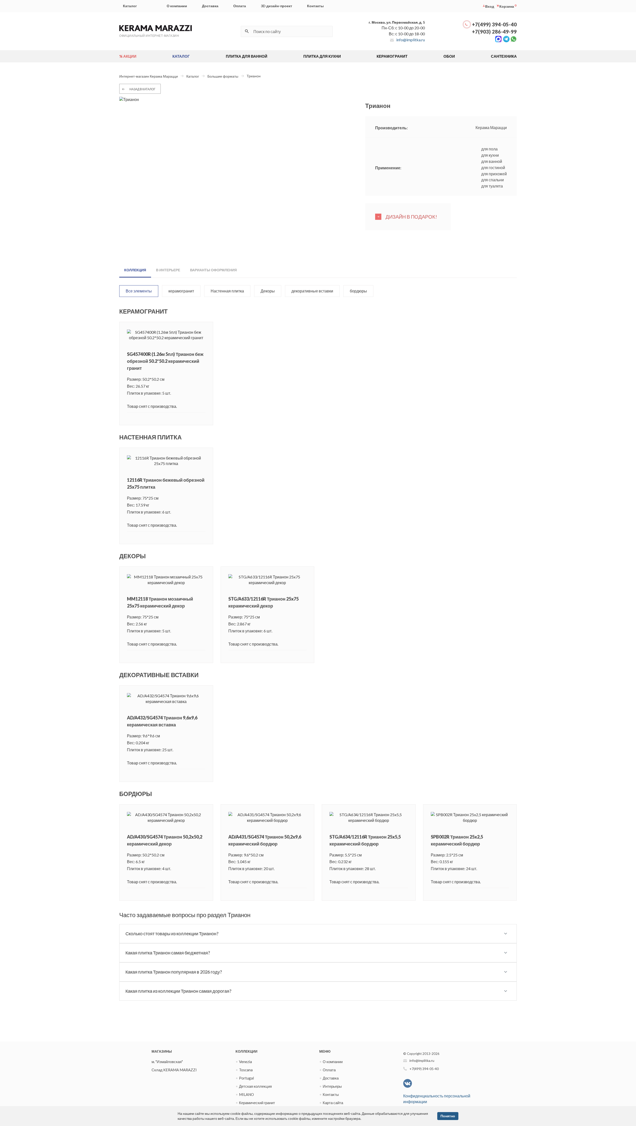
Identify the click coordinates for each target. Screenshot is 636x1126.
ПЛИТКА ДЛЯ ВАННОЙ (246, 56)
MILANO (246, 1094)
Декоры (268, 290)
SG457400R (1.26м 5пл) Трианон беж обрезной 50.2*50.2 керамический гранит (165, 361)
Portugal (246, 1078)
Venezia (245, 1061)
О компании (177, 6)
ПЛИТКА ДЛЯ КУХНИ (322, 56)
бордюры (358, 290)
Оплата (239, 6)
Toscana (246, 1070)
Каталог (130, 6)
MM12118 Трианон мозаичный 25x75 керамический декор (160, 602)
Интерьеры (332, 1086)
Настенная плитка (227, 290)
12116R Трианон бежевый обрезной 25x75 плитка (165, 483)
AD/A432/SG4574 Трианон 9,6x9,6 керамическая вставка (162, 721)
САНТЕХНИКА (504, 56)
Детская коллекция (255, 1086)
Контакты (315, 6)
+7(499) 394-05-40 (494, 24)
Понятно (447, 1116)
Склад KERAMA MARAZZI (174, 1070)
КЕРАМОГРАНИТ (392, 56)
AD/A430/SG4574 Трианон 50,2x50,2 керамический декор (164, 840)
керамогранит (181, 290)
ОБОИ (449, 56)
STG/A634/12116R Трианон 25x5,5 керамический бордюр (365, 840)
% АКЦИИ (127, 56)
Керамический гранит (257, 1102)
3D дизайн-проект (276, 6)
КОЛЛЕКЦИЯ (135, 270)
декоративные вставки (312, 290)
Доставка (210, 6)
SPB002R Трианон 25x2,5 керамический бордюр (457, 840)
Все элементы (139, 290)
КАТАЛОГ (181, 56)
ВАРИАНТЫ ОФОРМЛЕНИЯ (213, 270)
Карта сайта (333, 1102)
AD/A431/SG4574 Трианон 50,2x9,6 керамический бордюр (264, 840)
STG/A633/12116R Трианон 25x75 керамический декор (263, 602)
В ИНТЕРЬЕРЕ (168, 270)
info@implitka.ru (410, 39)
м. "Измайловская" (167, 1061)
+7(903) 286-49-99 (494, 32)
